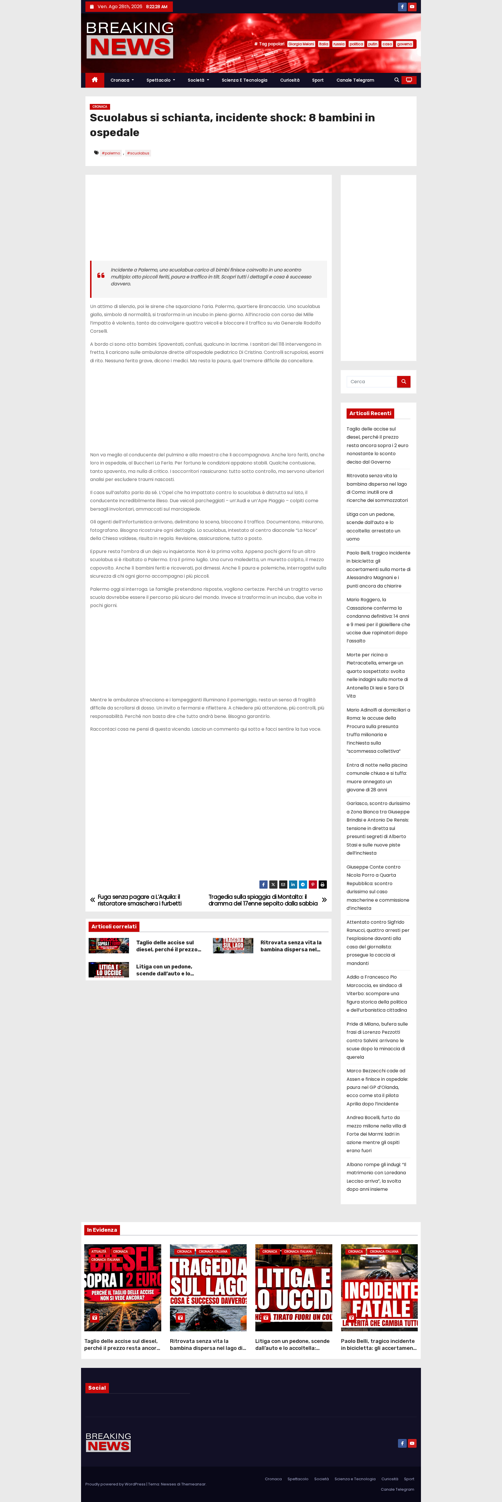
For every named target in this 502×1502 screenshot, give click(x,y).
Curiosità (290, 80)
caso (387, 44)
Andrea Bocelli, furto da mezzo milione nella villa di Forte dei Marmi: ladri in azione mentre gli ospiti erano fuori (376, 1134)
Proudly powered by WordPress (115, 1484)
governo (404, 44)
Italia (323, 44)
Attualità (99, 1251)
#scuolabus (138, 153)
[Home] (94, 80)
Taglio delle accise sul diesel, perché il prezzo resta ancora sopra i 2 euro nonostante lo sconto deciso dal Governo (377, 445)
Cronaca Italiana (106, 1260)
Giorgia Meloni (301, 44)
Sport (318, 80)
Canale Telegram (355, 80)
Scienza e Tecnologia (245, 80)
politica (356, 44)
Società (197, 80)
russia (339, 44)
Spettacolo (159, 80)
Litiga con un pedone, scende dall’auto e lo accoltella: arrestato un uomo (168, 977)
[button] (397, 80)
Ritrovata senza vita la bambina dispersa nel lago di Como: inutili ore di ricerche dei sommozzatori (206, 1351)
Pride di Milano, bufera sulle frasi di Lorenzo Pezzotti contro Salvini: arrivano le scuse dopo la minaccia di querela (377, 1040)
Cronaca (121, 80)
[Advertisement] (208, 220)
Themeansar (193, 1484)
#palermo (111, 153)
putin (372, 44)
